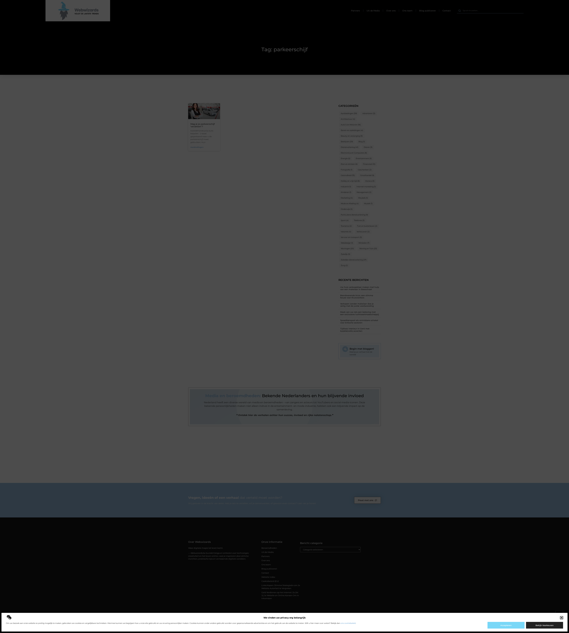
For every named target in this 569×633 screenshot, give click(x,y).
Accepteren (506, 625)
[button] (561, 617)
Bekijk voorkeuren (545, 625)
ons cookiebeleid (348, 623)
